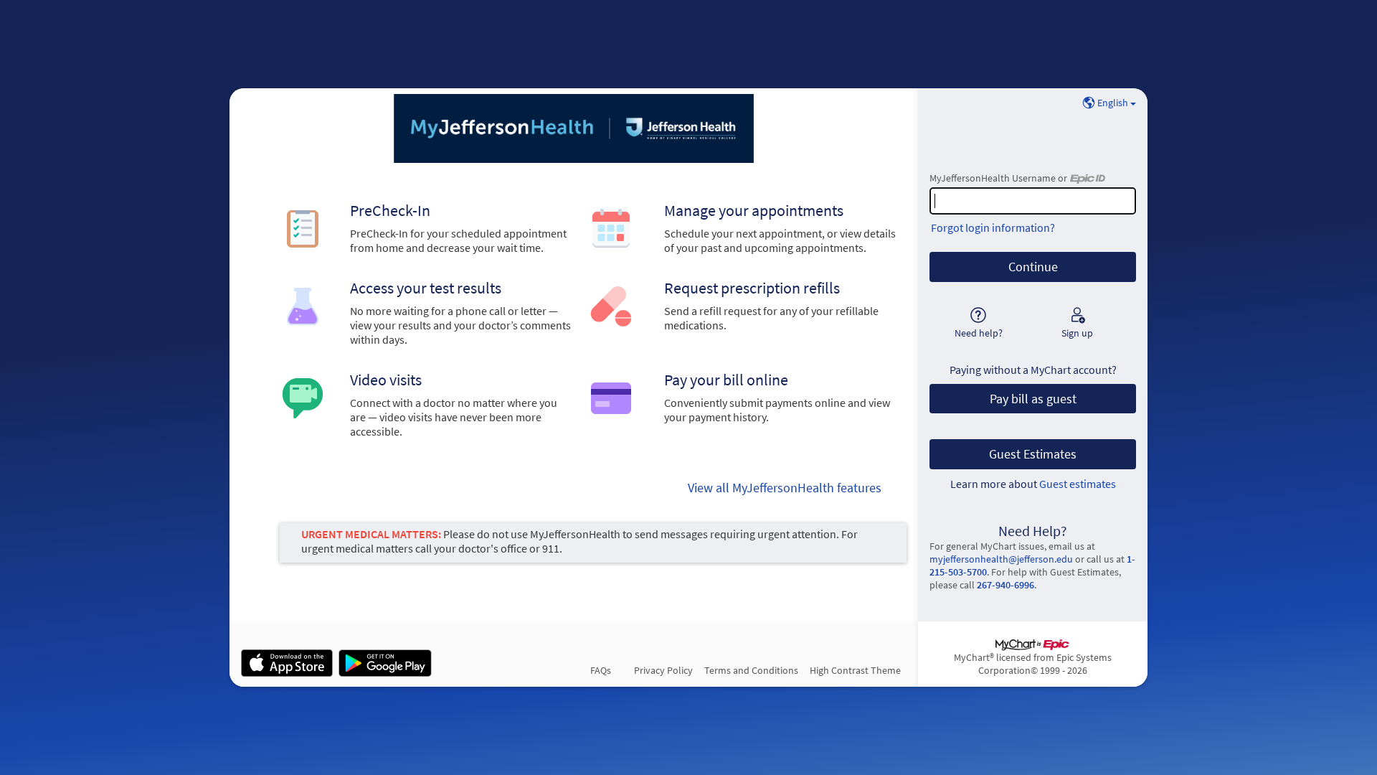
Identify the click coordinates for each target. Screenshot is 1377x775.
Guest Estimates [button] (1032, 454)
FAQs (600, 670)
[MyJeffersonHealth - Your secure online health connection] (574, 128)
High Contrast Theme (855, 670)
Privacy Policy (663, 670)
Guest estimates (1077, 483)
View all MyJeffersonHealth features (784, 487)
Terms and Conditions (751, 670)
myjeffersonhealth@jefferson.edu (1001, 559)
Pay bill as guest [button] (1033, 399)
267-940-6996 (1005, 584)
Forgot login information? (993, 227)
